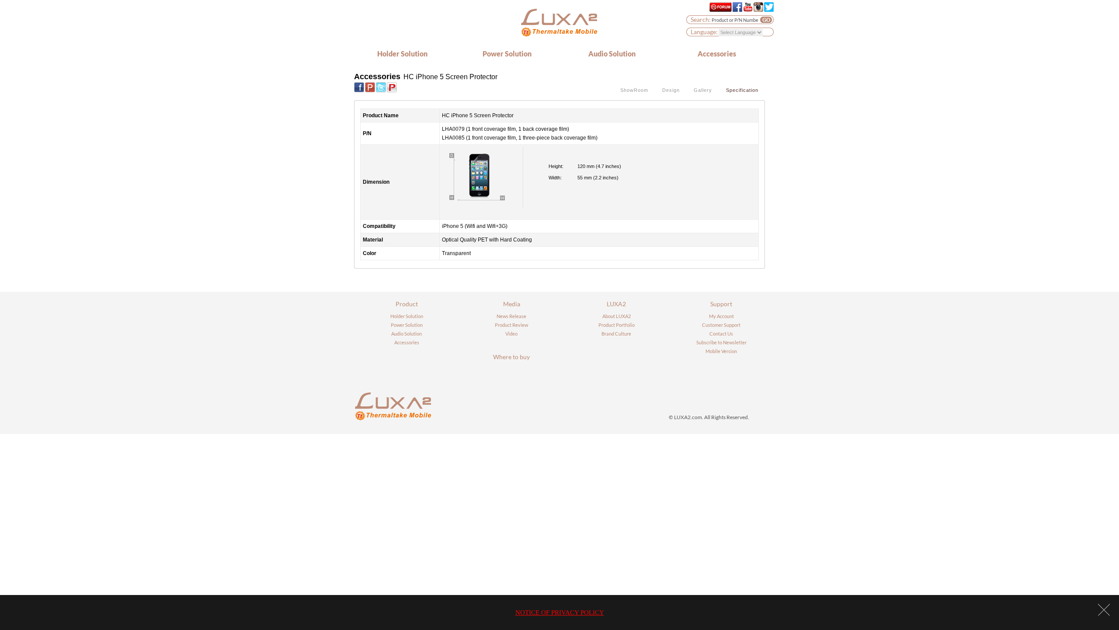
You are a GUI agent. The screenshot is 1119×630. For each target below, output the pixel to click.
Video (511, 333)
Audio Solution (612, 53)
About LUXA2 (616, 316)
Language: (704, 31)
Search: (701, 19)
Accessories (717, 53)
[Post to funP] (392, 86)
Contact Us (721, 333)
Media (511, 304)
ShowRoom (634, 90)
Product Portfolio (616, 325)
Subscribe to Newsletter (721, 342)
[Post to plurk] (370, 86)
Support (721, 304)
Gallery (703, 90)
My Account (721, 316)
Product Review (511, 325)
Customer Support (721, 325)
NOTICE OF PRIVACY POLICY (559, 612)
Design (671, 90)
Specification (742, 90)
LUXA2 (616, 304)
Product (407, 304)
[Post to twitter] (381, 86)
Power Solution (507, 53)
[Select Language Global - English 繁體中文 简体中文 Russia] (741, 31)
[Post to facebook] (359, 86)
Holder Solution (402, 53)
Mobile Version (721, 351)
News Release (511, 316)
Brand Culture (616, 333)
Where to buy (511, 356)
